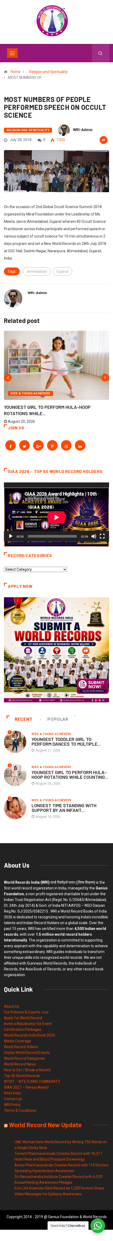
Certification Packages (22, 1029)
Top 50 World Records (22, 1076)
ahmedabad (37, 271)
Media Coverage (17, 1041)
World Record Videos (21, 1047)
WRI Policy (12, 1105)
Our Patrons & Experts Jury (26, 1012)
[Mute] (93, 536)
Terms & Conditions (20, 1110)
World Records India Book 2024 (29, 1035)
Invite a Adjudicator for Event (28, 1024)
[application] (56, 512)
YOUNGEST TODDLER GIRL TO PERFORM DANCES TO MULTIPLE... (66, 741)
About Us (11, 1006)
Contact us (13, 1099)
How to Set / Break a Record (27, 1070)
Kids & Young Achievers (30, 393)
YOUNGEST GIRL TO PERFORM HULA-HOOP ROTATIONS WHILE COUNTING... (70, 774)
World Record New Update (45, 1125)
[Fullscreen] (102, 536)
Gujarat (62, 271)
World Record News (20, 1064)
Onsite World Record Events (27, 1053)
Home (15, 72)
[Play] (10, 536)
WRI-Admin (83, 130)
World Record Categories (24, 1058)
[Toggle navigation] (12, 53)
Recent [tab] (24, 719)
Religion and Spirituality (48, 72)
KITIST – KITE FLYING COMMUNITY (32, 1081)
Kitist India (12, 1093)
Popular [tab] (57, 719)
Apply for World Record (23, 1018)
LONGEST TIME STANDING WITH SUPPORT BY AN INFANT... (64, 807)
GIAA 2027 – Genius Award (26, 1087)
